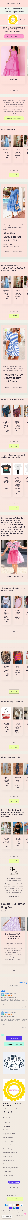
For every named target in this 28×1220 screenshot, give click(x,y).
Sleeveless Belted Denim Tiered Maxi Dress (18, 780)
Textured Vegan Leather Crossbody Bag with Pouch (18, 725)
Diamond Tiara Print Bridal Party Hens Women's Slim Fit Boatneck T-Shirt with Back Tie (18, 483)
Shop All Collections (14, 36)
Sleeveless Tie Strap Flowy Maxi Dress (6, 151)
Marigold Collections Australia (14, 1210)
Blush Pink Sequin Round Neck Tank (18, 613)
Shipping (5, 246)
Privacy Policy (7, 1156)
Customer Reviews (9, 1164)
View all (14, 175)
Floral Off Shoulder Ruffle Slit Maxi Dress (18, 151)
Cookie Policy (7, 1171)
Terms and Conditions (10, 1152)
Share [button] (7, 251)
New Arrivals (12, 79)
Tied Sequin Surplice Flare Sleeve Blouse (6, 614)
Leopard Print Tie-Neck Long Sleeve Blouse (6, 669)
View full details (17, 251)
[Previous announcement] (3, 3)
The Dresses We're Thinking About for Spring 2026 (13, 936)
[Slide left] (10, 90)
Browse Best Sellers (14, 118)
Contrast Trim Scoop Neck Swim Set (17, 839)
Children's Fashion (8, 1141)
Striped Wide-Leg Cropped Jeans (6, 779)
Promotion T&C (8, 1175)
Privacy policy (22, 1213)
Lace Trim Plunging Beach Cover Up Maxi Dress (6, 839)
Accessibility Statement (10, 1168)
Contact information (14, 1218)
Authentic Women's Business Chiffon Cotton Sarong (17, 423)
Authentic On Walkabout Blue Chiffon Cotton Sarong (6, 424)
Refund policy (13, 1213)
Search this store (8, 1160)
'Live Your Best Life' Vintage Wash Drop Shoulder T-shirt (6, 481)
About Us (6, 1130)
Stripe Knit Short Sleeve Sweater (18, 668)
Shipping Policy (7, 1145)
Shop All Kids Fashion (13, 576)
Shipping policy (20, 1215)
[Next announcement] (25, 3)
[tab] (14, 985)
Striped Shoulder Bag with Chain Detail (6, 724)
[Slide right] (17, 90)
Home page (6, 1126)
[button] (3, 20)
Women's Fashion (8, 1137)
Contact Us (13, 896)
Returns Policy (7, 1149)
